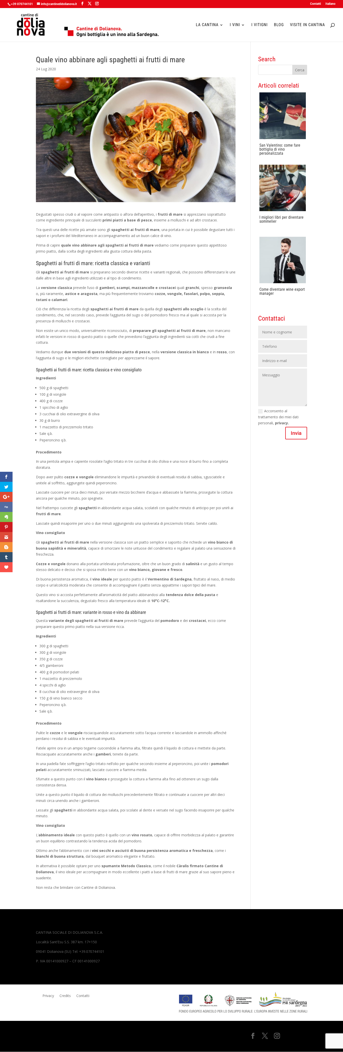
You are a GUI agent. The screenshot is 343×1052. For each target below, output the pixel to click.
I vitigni (259, 25)
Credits (65, 996)
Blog (279, 25)
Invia (296, 433)
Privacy (48, 996)
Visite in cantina (307, 25)
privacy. (282, 423)
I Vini (235, 25)
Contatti (315, 4)
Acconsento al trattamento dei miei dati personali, (278, 416)
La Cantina (207, 25)
